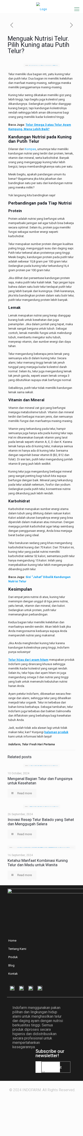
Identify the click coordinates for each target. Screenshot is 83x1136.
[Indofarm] (41, 5)
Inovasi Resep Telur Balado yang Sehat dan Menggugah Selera (41, 821)
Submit (56, 1067)
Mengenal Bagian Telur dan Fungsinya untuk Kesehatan (40, 780)
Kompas (30, 149)
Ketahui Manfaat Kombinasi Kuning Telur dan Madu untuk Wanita (38, 862)
